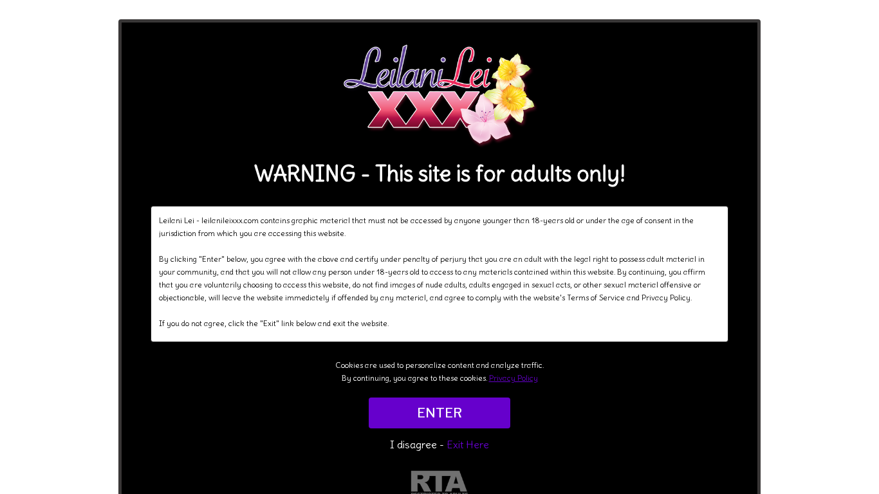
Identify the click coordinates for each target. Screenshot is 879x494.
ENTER (439, 413)
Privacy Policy (513, 378)
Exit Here (468, 444)
